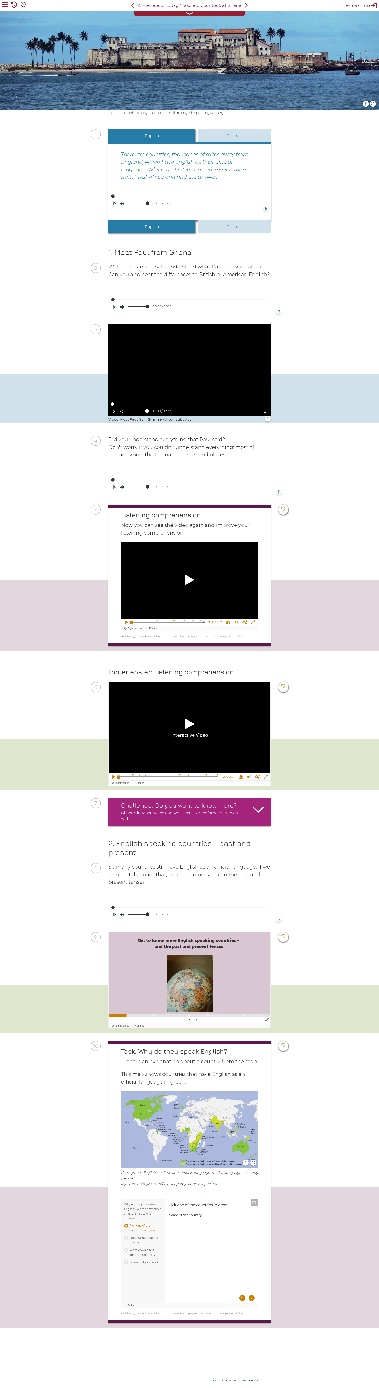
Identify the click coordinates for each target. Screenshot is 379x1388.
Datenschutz (229, 1380)
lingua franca (211, 1183)
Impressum (250, 1380)
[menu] (5, 5)
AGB (214, 1380)
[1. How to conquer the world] (133, 5)
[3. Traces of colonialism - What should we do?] (246, 5)
